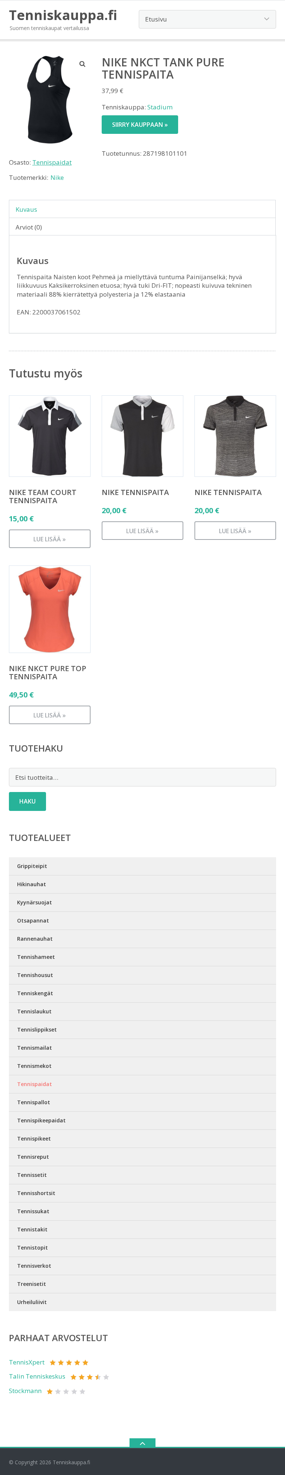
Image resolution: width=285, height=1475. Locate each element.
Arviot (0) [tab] (29, 227)
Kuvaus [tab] (26, 209)
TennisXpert (27, 1362)
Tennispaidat (52, 162)
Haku (27, 801)
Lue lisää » (49, 539)
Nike (57, 177)
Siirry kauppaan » (140, 125)
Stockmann (25, 1390)
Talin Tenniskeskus (37, 1376)
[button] (83, 64)
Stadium (160, 107)
